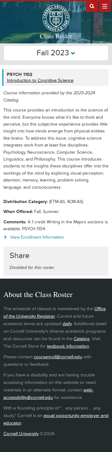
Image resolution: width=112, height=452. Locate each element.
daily (67, 324)
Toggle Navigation (105, 6)
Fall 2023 (54, 53)
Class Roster (56, 36)
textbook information (68, 346)
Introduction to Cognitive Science (40, 80)
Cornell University (21, 434)
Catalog (82, 339)
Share (20, 255)
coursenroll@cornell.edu (58, 357)
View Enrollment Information (37, 237)
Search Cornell (92, 6)
